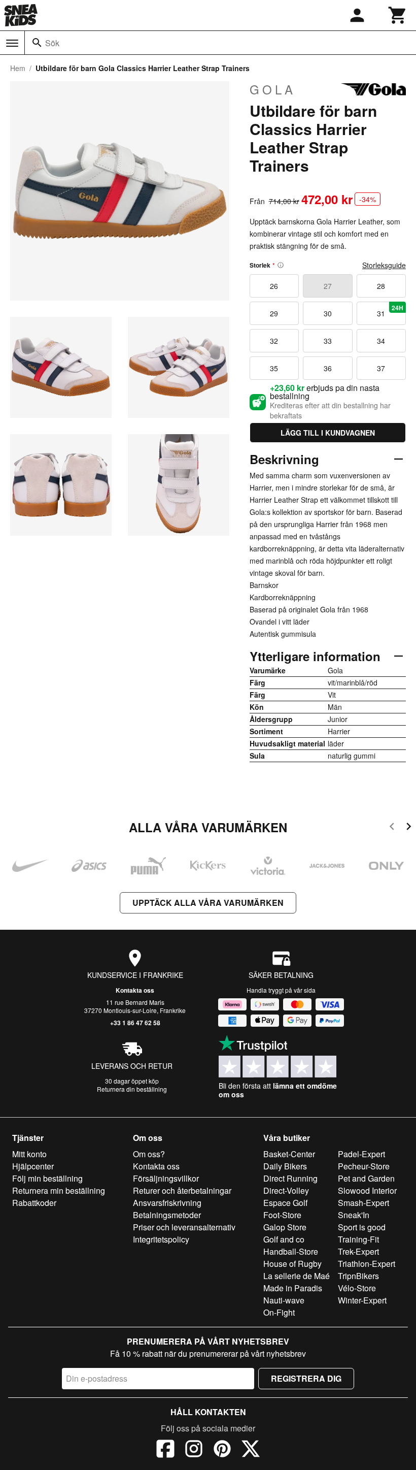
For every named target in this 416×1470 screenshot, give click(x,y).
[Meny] (12, 43)
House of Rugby (292, 1263)
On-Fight (279, 1312)
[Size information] (280, 265)
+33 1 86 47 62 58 (135, 1022)
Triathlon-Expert (366, 1263)
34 (381, 341)
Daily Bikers (285, 1166)
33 (328, 341)
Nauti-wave (283, 1300)
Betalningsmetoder (167, 1215)
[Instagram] (194, 1450)
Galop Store (284, 1227)
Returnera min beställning (58, 1190)
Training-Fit (358, 1239)
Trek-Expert (358, 1251)
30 (328, 313)
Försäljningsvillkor (166, 1178)
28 (381, 286)
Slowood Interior (367, 1190)
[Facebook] (165, 1450)
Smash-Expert (363, 1202)
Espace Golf (285, 1202)
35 (274, 368)
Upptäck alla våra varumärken (208, 902)
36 (328, 368)
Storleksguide (384, 265)
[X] (250, 1450)
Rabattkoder (34, 1202)
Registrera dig (306, 1378)
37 (381, 368)
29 (274, 313)
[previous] (392, 828)
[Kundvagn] (398, 15)
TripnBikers (358, 1276)
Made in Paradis (292, 1288)
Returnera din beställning (132, 1089)
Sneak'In (353, 1215)
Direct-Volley (286, 1190)
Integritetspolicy (161, 1239)
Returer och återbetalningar (182, 1190)
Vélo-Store (357, 1288)
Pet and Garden (366, 1178)
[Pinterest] (222, 1450)
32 (274, 341)
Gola (273, 89)
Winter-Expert (362, 1300)
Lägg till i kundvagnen (328, 433)
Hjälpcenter (33, 1166)
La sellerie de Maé (296, 1276)
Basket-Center (289, 1154)
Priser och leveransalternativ (184, 1227)
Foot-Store (282, 1215)
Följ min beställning (47, 1178)
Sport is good (362, 1227)
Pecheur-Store (364, 1166)
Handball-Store (290, 1251)
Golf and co (283, 1239)
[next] (408, 828)
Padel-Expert (361, 1154)
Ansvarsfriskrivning (167, 1202)
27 (328, 286)
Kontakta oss (135, 990)
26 (274, 286)
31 (390, 310)
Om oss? (149, 1154)
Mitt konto (29, 1154)
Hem (17, 68)
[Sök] (37, 42)
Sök (52, 43)
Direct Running (290, 1178)
